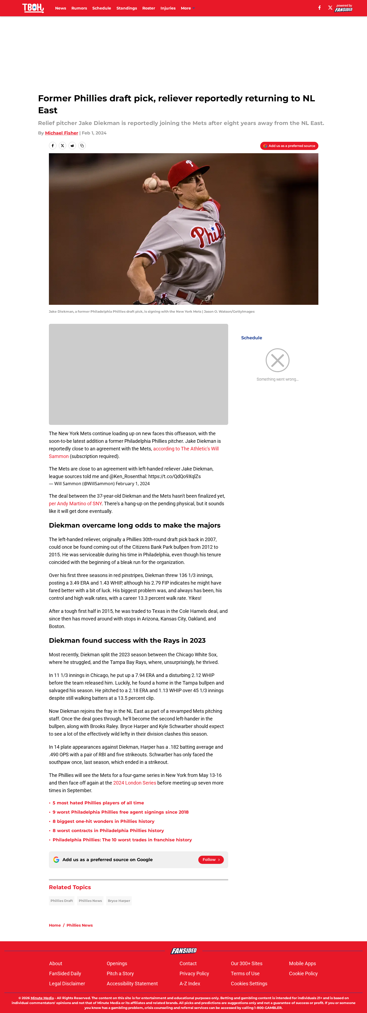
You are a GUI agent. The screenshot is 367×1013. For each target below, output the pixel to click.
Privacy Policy (194, 973)
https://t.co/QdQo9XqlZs (174, 476)
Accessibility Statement (132, 983)
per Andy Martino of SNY (75, 503)
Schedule (101, 8)
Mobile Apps (302, 963)
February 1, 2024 (133, 484)
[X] (330, 7)
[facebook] (319, 7)
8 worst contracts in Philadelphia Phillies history (108, 830)
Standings (127, 8)
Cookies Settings (249, 983)
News (60, 8)
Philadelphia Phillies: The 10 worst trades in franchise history (122, 839)
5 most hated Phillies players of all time (98, 802)
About (55, 963)
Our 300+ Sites (246, 963)
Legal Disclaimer (67, 983)
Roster (148, 8)
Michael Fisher (61, 133)
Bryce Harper (119, 901)
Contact (188, 963)
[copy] (82, 145)
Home (55, 925)
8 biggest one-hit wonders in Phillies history (104, 821)
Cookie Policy (303, 973)
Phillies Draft (62, 901)
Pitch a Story (120, 973)
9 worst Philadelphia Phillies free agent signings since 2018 (121, 812)
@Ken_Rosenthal (127, 476)
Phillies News (90, 901)
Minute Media (42, 998)
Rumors (79, 8)
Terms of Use (245, 973)
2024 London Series (134, 783)
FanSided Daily (65, 973)
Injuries (168, 8)
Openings (117, 963)
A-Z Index (190, 983)
